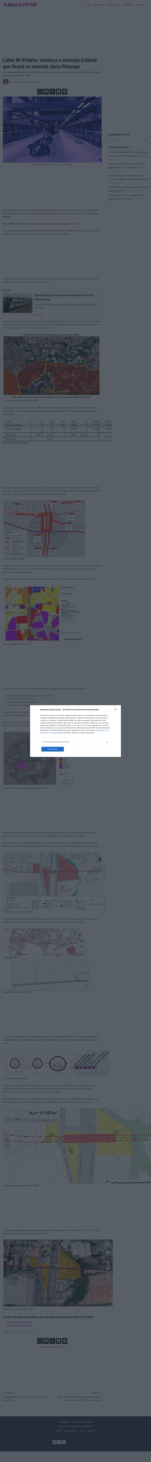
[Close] (116, 710)
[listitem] (75, 742)
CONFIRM (52, 749)
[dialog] (75, 731)
